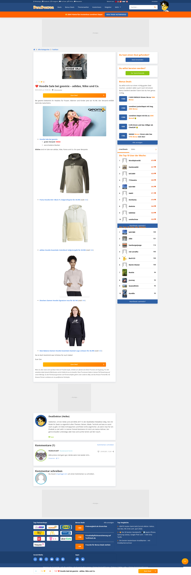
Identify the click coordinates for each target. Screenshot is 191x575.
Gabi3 (131, 193)
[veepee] (39, 544)
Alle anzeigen (137, 142)
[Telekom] (52, 539)
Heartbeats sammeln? (137, 226)
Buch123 (132, 258)
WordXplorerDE (135, 160)
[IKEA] (66, 527)
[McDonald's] (52, 533)
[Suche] (155, 7)
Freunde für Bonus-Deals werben (97, 545)
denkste (132, 206)
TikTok (71, 1)
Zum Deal (74, 95)
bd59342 (132, 213)
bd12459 (132, 174)
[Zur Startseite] (165, 6)
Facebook (46, 1)
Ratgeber (108, 7)
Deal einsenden (137, 60)
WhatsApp (38, 1)
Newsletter (79, 1)
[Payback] (66, 533)
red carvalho (133, 252)
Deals (59, 7)
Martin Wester (134, 265)
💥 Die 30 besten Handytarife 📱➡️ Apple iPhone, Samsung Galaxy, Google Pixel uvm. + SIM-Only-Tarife (136, 534)
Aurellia (132, 293)
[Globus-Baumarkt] (52, 527)
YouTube (63, 1)
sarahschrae (133, 219)
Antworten (52, 458)
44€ (83, 300)
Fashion (55, 49)
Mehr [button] (117, 7)
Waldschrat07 (61, 451)
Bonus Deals (69, 7)
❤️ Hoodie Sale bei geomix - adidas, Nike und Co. (74, 571)
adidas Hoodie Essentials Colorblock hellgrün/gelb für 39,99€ (63, 250)
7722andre (133, 180)
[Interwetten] (39, 533)
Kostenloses (96, 7)
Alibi (130, 239)
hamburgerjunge (135, 245)
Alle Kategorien (44, 49)
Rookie (131, 272)
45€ (86, 200)
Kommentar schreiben (105, 445)
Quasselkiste (133, 286)
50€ (91, 250)
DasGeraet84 (133, 167)
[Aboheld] (39, 527)
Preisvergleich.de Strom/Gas (96, 526)
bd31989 (132, 187)
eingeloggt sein (61, 474)
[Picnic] (39, 539)
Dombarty (133, 200)
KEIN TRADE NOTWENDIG (115, 14)
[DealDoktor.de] (43, 7)
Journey (132, 280)
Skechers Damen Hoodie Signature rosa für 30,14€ (59, 300)
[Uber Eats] (66, 539)
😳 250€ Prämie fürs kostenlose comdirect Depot (83, 14)
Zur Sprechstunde (137, 73)
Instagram (55, 1)
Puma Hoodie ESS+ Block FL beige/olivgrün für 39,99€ (60, 200)
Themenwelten (83, 7)
